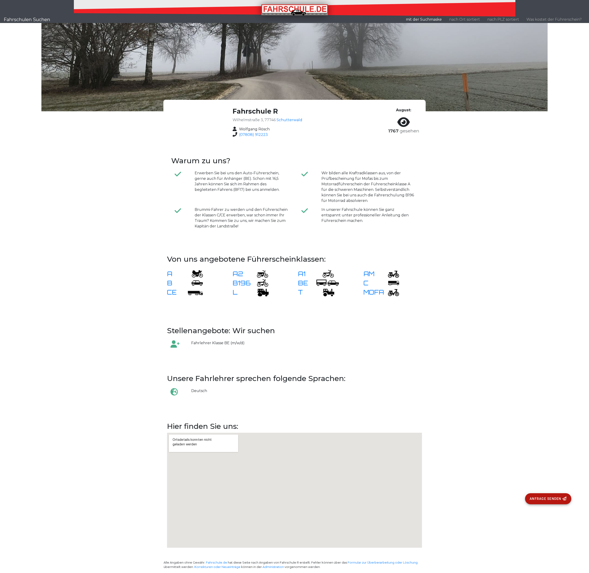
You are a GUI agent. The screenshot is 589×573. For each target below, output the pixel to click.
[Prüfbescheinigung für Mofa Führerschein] (390, 292)
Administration (273, 567)
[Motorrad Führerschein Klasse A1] (325, 273)
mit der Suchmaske (425, 19)
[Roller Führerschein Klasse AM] (390, 273)
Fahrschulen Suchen (27, 19)
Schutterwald (289, 120)
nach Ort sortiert (464, 19)
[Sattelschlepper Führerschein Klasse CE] (194, 292)
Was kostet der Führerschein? (554, 19)
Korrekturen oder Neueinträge (217, 567)
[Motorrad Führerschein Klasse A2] (260, 273)
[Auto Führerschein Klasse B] (194, 283)
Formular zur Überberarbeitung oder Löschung (383, 562)
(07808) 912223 (253, 134)
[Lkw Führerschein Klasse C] (390, 283)
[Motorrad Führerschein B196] (260, 283)
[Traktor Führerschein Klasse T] (325, 292)
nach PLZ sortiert (503, 19)
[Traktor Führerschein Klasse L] (260, 292)
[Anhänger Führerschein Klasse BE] (327, 283)
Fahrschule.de (216, 562)
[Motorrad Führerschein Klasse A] (194, 273)
